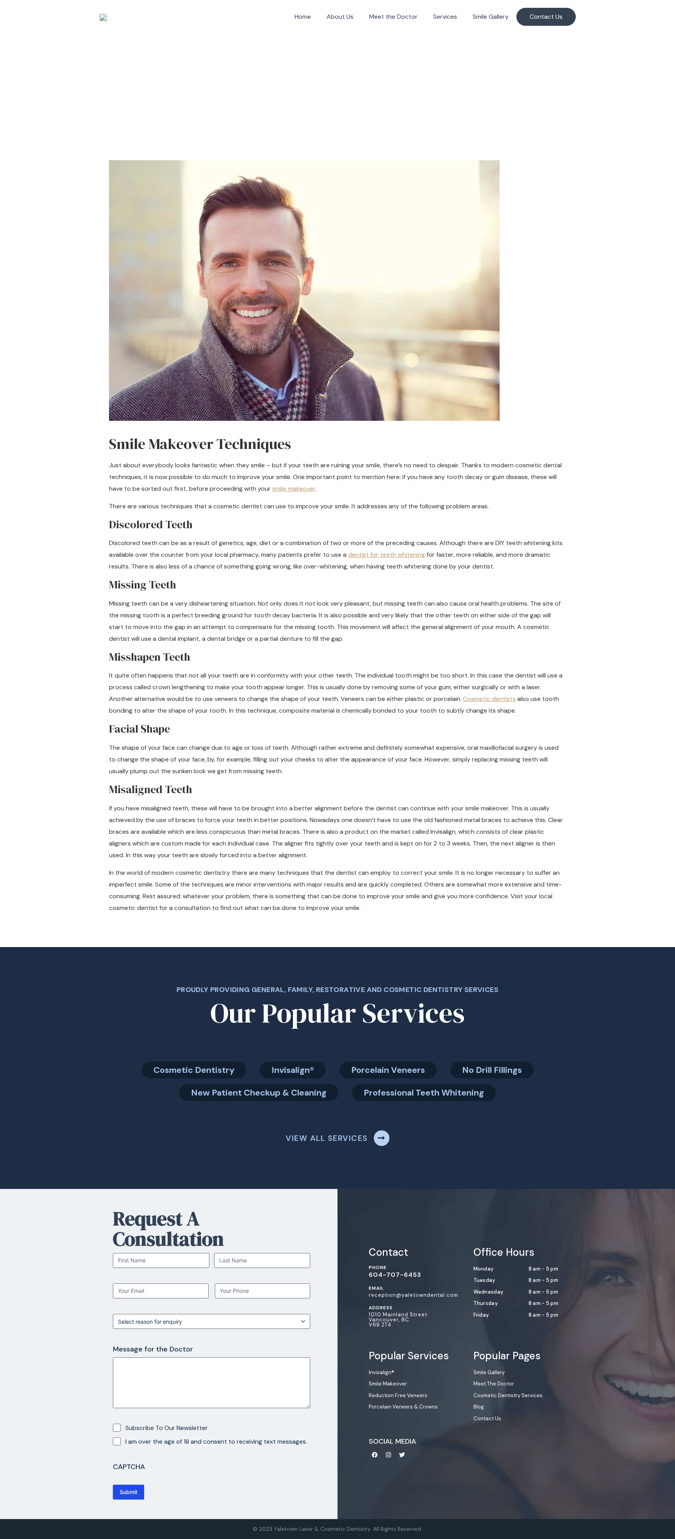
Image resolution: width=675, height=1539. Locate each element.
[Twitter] (402, 1454)
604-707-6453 (395, 1275)
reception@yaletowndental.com (413, 1295)
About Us (340, 17)
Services (445, 17)
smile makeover (293, 488)
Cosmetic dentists (489, 699)
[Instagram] (388, 1454)
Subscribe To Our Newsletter (166, 1428)
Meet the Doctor (393, 17)
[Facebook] (374, 1454)
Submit (129, 1492)
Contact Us (546, 17)
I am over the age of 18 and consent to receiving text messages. (216, 1441)
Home (303, 17)
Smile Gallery (491, 17)
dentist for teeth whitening (386, 555)
